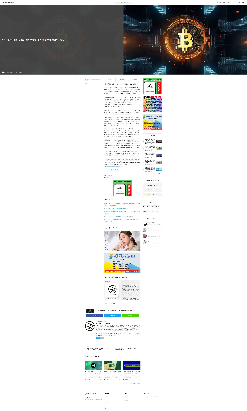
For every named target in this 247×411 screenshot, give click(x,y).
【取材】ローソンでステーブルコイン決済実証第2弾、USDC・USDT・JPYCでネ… (150, 154)
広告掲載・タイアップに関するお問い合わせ (153, 396)
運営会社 (126, 396)
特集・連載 (219, 2)
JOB (236, 2)
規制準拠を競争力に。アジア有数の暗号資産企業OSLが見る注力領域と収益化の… (150, 141)
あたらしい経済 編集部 (103, 323)
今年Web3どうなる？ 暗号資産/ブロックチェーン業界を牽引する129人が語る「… (150, 148)
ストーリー (224, 2)
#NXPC (144, 211)
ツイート (123, 79)
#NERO (153, 206)
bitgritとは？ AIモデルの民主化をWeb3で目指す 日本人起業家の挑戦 (150, 161)
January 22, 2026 (115, 169)
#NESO (158, 208)
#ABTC (148, 206)
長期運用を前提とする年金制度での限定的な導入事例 (93, 80)
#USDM (144, 208)
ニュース (232, 2)
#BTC (114, 303)
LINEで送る (135, 79)
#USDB (149, 211)
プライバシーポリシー (129, 398)
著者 (239, 2)
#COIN (153, 208)
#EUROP (158, 211)
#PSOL (149, 208)
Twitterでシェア (153, 189)
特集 (151, 143)
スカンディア (109, 175)
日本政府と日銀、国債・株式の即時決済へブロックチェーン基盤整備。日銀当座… (150, 168)
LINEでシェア (152, 194)
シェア (110, 79)
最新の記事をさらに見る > (135, 383)
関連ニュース (87, 83)
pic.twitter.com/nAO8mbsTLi (112, 166)
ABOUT (243, 2)
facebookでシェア (153, 185)
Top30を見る (159, 173)
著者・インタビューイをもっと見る (155, 246)
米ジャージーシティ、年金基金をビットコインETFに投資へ (119, 216)
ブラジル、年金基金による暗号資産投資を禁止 (116, 208)
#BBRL (153, 211)
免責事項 (126, 400)
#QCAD (157, 206)
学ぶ (228, 2)
